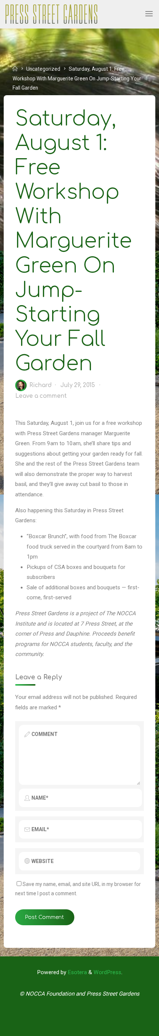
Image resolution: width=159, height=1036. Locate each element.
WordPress (107, 972)
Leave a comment (41, 396)
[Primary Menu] (149, 14)
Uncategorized (43, 69)
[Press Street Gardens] (51, 13)
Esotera (76, 972)
